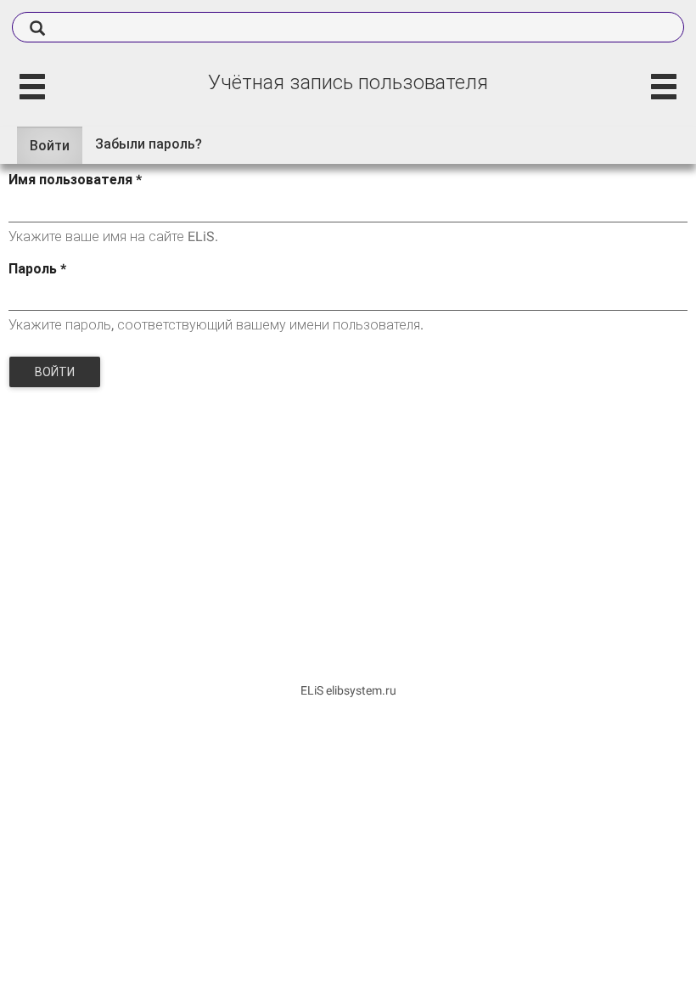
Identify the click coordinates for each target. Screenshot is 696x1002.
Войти (56, 151)
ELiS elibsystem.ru (348, 690)
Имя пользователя (75, 180)
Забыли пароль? (148, 144)
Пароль (37, 269)
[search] (348, 27)
